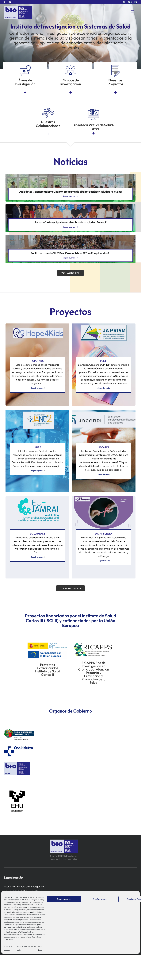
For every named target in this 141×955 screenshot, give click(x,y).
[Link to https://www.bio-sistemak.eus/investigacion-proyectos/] (115, 92)
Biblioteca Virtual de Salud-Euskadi (93, 127)
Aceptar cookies (64, 899)
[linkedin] (5, 2)
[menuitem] (124, 2)
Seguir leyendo (37, 388)
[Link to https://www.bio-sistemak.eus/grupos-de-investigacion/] (70, 92)
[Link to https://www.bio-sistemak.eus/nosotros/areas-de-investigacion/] (25, 92)
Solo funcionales (100, 899)
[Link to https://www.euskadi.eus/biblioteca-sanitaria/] (93, 133)
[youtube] (10, 2)
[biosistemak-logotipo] (18, 6)
